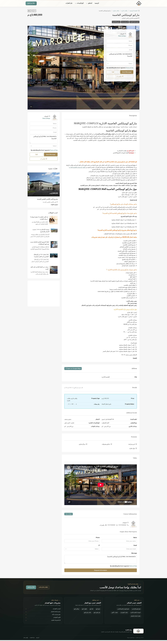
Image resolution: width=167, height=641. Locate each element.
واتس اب (102, 525)
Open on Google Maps (74, 368)
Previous (57, 184)
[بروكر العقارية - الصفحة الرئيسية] (138, 631)
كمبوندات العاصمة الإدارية (135, 612)
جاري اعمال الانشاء (134, 22)
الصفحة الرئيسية (133, 10)
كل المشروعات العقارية (42, 620)
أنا (99, 545)
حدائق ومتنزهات (106, 444)
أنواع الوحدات (80, 3)
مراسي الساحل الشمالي (42, 611)
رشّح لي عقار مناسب (43, 587)
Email (135, 545)
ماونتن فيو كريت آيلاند (42, 614)
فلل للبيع (91, 609)
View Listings (68, 514)
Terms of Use (133, 566)
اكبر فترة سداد (125, 22)
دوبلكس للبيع (76, 609)
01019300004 (122, 525)
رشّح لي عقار (25, 637)
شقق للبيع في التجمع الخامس (123, 609)
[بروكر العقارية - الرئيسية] (133, 3)
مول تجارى (132, 448)
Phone (98, 537)
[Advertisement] (44, 296)
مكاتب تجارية (116, 10)
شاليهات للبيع (84, 609)
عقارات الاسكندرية (122, 150)
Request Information (100, 570)
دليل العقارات (69, 3)
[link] (44, 184)
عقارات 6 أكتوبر (115, 612)
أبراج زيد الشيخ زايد (42, 608)
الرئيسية (97, 3)
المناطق (90, 3)
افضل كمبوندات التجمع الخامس (121, 152)
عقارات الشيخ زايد (124, 612)
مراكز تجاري (82, 444)
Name (135, 537)
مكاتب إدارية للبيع (87, 612)
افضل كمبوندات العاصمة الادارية (77, 167)
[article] (44, 191)
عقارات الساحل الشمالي (135, 616)
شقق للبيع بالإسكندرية (136, 609)
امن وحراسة (131, 444)
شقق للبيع (98, 609)
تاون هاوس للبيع (97, 612)
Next (30, 184)
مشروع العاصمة (116, 22)
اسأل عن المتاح (31, 3)
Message (134, 553)
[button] (34, 10)
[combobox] (82, 549)
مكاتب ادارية (124, 10)
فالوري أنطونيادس (42, 617)
